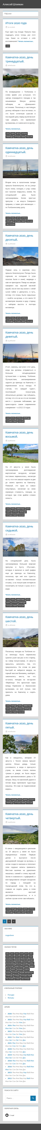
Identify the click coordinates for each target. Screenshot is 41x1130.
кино (32, 966)
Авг (10, 1028)
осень (8, 972)
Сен (14, 1034)
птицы (16, 975)
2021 (7, 957)
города (14, 706)
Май (28, 1019)
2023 (16, 957)
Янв (14, 1025)
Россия (29, 137)
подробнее (9, 935)
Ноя (20, 1022)
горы (13, 133)
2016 (16, 954)
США (31, 960)
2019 (26, 954)
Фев (17, 1037)
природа (9, 137)
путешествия (20, 137)
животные (20, 509)
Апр (24, 1014)
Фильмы (11, 998)
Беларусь (9, 960)
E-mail (12, 1115)
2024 (21, 957)
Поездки (11, 995)
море (8, 602)
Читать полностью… (26, 41)
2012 (7, 954)
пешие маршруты (26, 972)
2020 (7, 46)
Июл (7, 1028)
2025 (26, 957)
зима (26, 966)
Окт (17, 1040)
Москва (18, 960)
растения (9, 979)
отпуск (24, 133)
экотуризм (10, 224)
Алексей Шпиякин (13, 4)
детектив (9, 966)
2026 (30, 957)
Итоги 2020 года (16, 23)
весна (18, 963)
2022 (12, 957)
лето (18, 133)
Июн (32, 1055)
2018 (21, 954)
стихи (17, 979)
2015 (12, 954)
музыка (20, 969)
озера (8, 512)
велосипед (10, 963)
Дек (24, 1040)
